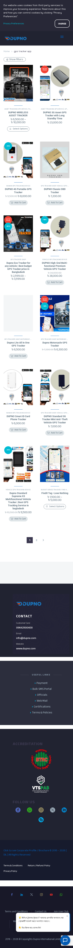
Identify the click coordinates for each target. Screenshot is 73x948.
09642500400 (24, 627)
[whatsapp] (29, 811)
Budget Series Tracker (51, 490)
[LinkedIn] (22, 897)
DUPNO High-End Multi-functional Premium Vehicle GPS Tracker (55, 266)
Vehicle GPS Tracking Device (54, 259)
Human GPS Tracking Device (18, 186)
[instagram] (41, 811)
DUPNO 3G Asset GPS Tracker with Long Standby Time (55, 115)
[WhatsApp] (61, 897)
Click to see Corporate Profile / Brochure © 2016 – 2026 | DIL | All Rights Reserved (35, 852)
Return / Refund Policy (39, 865)
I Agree (62, 23)
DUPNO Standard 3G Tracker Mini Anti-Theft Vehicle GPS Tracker (55, 419)
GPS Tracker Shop (48, 186)
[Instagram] (41, 897)
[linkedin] (64, 811)
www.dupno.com (25, 648)
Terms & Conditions (13, 865)
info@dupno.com (26, 638)
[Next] (43, 540)
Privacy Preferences (13, 23)
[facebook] (18, 811)
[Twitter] (32, 897)
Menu (64, 38)
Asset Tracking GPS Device (15, 109)
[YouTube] (51, 897)
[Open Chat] (65, 940)
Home (7, 51)
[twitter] (53, 811)
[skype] (41, 821)
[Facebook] (12, 897)
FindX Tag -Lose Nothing (54, 493)
